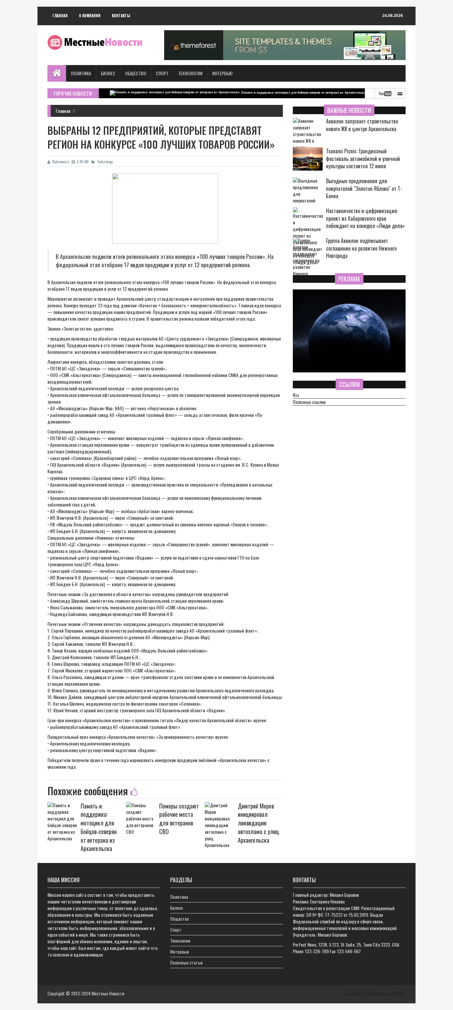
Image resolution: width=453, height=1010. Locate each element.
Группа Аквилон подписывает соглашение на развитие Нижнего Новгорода (361, 248)
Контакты (121, 15)
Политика (81, 73)
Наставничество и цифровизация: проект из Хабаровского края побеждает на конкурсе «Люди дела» (365, 218)
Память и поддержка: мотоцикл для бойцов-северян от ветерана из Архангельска (284, 92)
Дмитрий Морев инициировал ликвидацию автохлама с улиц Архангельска (258, 823)
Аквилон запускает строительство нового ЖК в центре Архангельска (362, 125)
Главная (60, 15)
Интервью (222, 73)
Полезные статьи (186, 962)
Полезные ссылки (309, 402)
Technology (105, 161)
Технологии (190, 73)
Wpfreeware (60, 161)
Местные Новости (108, 993)
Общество (135, 73)
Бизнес (108, 73)
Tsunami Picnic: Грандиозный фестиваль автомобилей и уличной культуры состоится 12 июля (363, 158)
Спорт (162, 73)
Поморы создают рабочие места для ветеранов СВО (179, 819)
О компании (89, 15)
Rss (296, 395)
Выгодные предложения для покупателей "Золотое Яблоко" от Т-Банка (364, 188)
